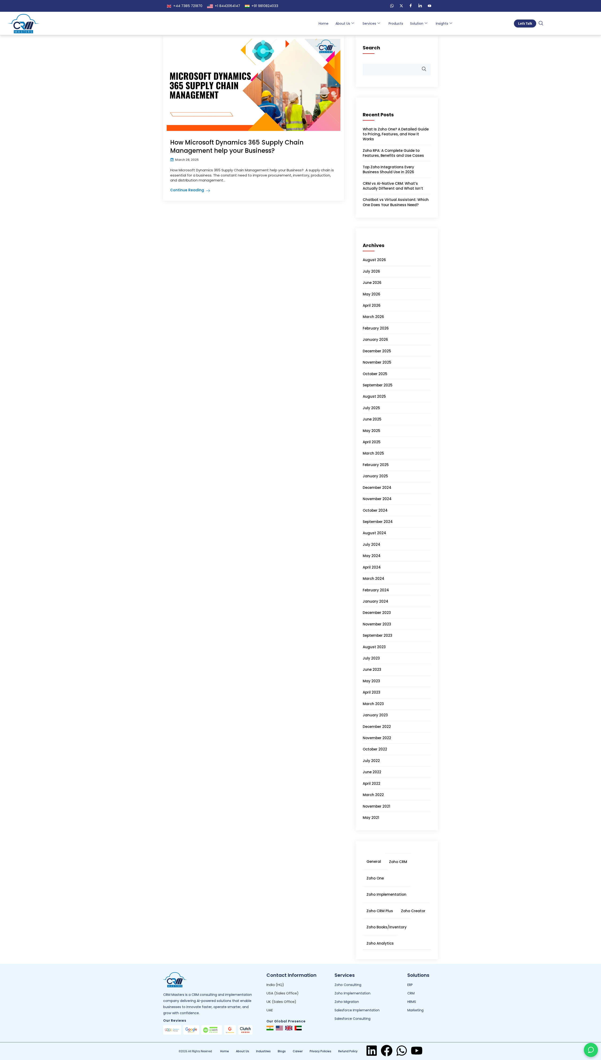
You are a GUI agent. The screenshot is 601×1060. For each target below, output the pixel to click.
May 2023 (371, 681)
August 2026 (374, 259)
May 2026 (371, 294)
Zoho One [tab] (375, 878)
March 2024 (373, 578)
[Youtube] (417, 1050)
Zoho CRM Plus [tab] (379, 910)
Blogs (282, 1051)
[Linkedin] (372, 1050)
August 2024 (374, 532)
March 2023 (373, 703)
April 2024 (372, 567)
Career (298, 1051)
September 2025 (378, 385)
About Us (342, 23)
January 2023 (375, 715)
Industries (263, 1051)
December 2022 (377, 726)
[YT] (429, 5)
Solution (416, 23)
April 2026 (372, 305)
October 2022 (375, 749)
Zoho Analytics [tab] (380, 943)
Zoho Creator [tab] (413, 910)
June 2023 (372, 669)
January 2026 (375, 339)
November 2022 (377, 737)
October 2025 (375, 373)
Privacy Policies (320, 1051)
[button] (540, 23)
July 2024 (371, 544)
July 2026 (371, 271)
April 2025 (372, 442)
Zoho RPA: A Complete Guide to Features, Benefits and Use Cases (393, 153)
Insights (442, 23)
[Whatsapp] (402, 1050)
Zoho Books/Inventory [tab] (386, 927)
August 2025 (374, 396)
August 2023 (374, 646)
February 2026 (376, 328)
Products (396, 23)
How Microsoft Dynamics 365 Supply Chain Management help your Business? (237, 146)
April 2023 (371, 692)
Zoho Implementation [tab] (386, 894)
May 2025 (371, 430)
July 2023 (371, 658)
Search (371, 47)
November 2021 (376, 806)
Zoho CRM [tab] (398, 861)
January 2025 (375, 476)
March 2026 (373, 316)
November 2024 (377, 498)
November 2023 (377, 624)
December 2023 (377, 612)
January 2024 (375, 601)
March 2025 (373, 453)
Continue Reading (187, 190)
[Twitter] (401, 5)
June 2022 (372, 771)
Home (323, 23)
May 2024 (372, 555)
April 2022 (371, 783)
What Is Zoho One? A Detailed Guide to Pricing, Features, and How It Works (396, 134)
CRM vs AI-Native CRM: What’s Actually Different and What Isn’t (393, 186)
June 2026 (372, 282)
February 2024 (376, 590)
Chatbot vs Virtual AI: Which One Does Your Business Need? (396, 202)
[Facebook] (410, 5)
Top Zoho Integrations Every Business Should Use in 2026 (388, 169)
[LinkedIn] (420, 5)
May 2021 (371, 817)
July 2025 (371, 407)
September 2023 (377, 635)
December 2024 (377, 487)
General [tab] (373, 861)
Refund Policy (348, 1051)
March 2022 (373, 794)
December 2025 (377, 351)
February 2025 (376, 464)
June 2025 (372, 419)
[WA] (391, 5)
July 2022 (371, 760)
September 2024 (378, 521)
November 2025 (377, 362)
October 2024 (375, 510)
